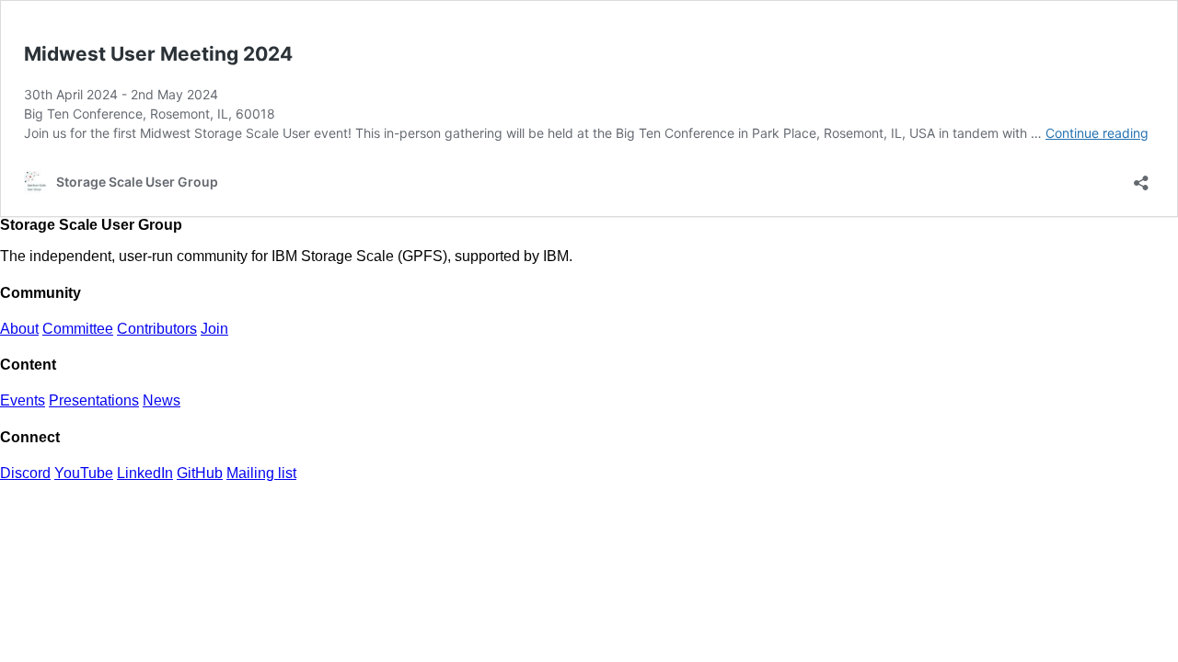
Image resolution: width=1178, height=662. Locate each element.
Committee (77, 329)
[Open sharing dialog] (1141, 177)
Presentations (94, 400)
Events (22, 400)
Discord (25, 473)
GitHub (200, 473)
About (19, 329)
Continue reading (1097, 133)
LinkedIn (145, 473)
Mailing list (261, 473)
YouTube (83, 473)
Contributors (157, 329)
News (161, 400)
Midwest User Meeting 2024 (158, 53)
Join (214, 329)
